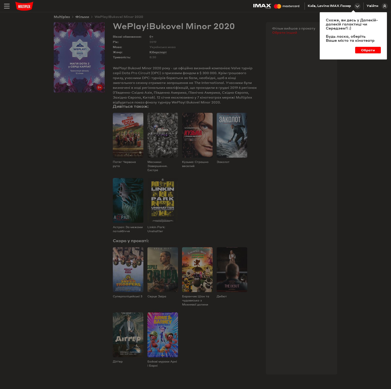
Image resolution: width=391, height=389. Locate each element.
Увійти (372, 6)
